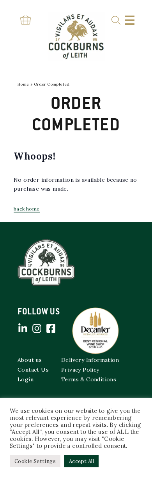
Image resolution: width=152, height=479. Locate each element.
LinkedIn (23, 328)
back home (27, 209)
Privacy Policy (80, 369)
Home (23, 84)
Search (116, 20)
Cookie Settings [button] (35, 461)
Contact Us (33, 369)
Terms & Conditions (88, 379)
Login (26, 379)
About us (30, 359)
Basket (25, 20)
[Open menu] (129, 20)
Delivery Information (90, 359)
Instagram (37, 328)
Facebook (51, 328)
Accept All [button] (81, 461)
